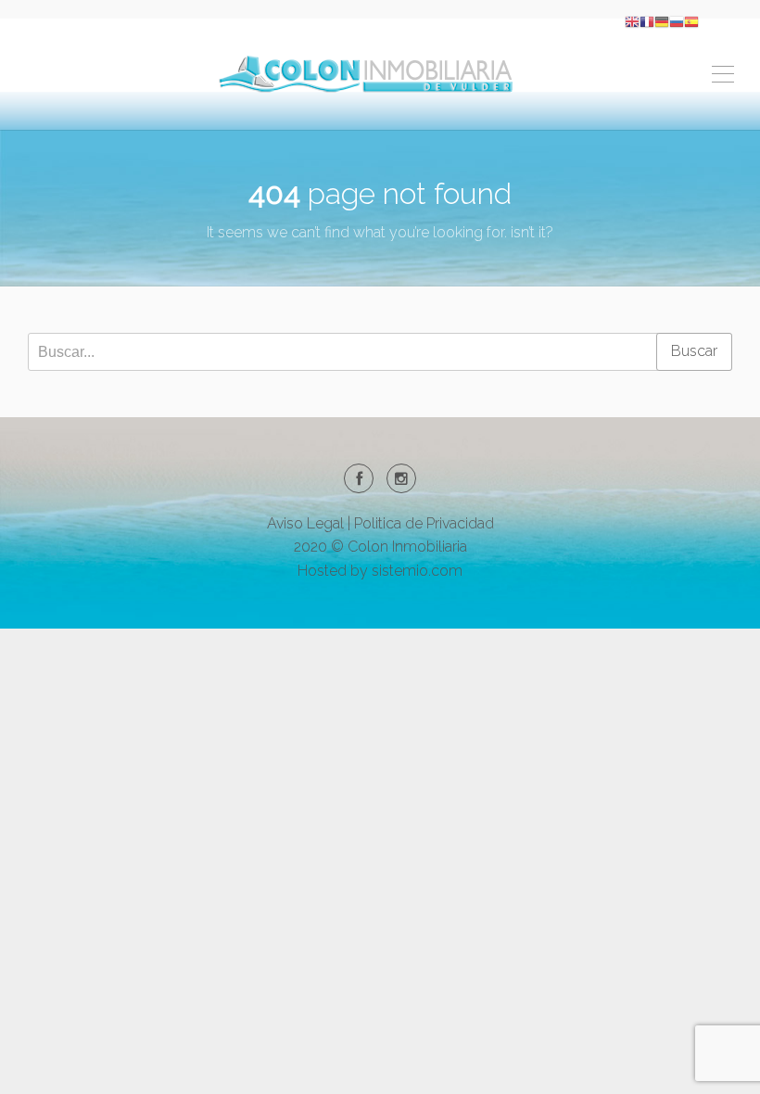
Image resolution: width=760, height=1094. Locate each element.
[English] (632, 21)
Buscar (694, 351)
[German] (661, 21)
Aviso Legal (305, 523)
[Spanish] (691, 21)
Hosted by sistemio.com (380, 570)
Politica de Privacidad (424, 523)
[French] (647, 21)
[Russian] (676, 21)
